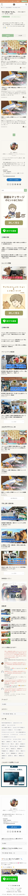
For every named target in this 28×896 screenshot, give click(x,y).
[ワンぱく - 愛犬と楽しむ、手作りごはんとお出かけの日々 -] (14, 4)
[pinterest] (15, 184)
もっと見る (14, 421)
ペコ (13, 691)
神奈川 (23, 750)
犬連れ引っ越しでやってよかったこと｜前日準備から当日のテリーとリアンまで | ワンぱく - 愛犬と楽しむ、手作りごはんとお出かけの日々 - (15, 655)
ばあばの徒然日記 (6, 16)
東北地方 (13, 748)
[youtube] (18, 184)
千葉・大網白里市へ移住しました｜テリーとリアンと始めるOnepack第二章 (15, 652)
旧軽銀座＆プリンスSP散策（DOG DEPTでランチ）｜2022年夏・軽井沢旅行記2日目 (15, 663)
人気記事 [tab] (20, 35)
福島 (3, 753)
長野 (15, 755)
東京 (7, 748)
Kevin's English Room (7, 722)
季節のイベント (5, 743)
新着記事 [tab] (8, 35)
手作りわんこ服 (14, 746)
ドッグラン (22, 734)
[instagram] (13, 184)
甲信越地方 (5, 750)
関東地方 (21, 755)
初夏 (3, 741)
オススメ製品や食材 (21, 732)
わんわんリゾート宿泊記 (7, 729)
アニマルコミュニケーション (8, 732)
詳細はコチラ (24, 1)
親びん (24, 664)
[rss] (17, 885)
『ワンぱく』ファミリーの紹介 (16, 888)
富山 (12, 743)
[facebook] (8, 184)
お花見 (4, 725)
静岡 (3, 758)
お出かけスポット (17, 722)
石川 (17, 750)
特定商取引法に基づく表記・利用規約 (14, 891)
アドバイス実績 (18, 729)
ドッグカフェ (5, 734)
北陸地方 (9, 741)
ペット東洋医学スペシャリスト (9, 736)
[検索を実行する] (25, 190)
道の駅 (10, 755)
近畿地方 (4, 755)
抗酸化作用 (22, 746)
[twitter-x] (10, 184)
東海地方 (19, 748)
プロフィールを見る (14, 179)
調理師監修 (14, 753)
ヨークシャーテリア (6, 739)
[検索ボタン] (26, 4)
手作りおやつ (5, 746)
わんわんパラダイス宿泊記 (19, 727)
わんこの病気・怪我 (6, 727)
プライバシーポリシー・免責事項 (14, 890)
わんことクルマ (11, 725)
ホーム (7, 888)
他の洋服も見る (14, 498)
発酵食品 (12, 750)
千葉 (15, 741)
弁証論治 (22, 743)
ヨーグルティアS (17, 739)
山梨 (17, 743)
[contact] (20, 184)
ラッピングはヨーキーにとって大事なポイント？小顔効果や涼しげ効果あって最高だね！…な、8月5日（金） (15, 681)
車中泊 (21, 753)
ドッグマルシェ (14, 734)
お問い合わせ (14, 827)
